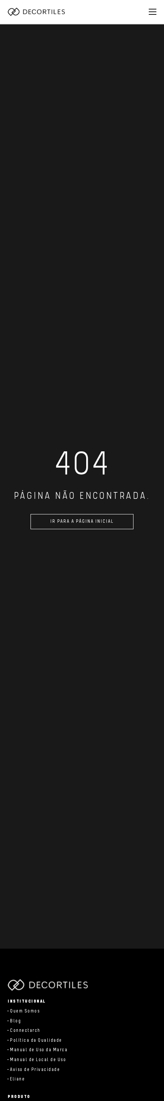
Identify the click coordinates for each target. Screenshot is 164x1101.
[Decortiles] (36, 12)
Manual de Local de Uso (38, 1060)
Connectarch (25, 1030)
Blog (15, 1021)
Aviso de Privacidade (35, 1070)
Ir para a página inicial (82, 521)
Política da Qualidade (36, 1040)
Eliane (17, 1079)
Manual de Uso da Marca (39, 1050)
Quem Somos (25, 1011)
